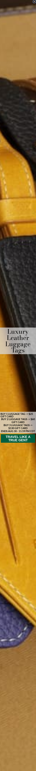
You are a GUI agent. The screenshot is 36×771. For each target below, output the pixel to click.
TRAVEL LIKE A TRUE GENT (18, 438)
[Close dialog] (34, 1)
